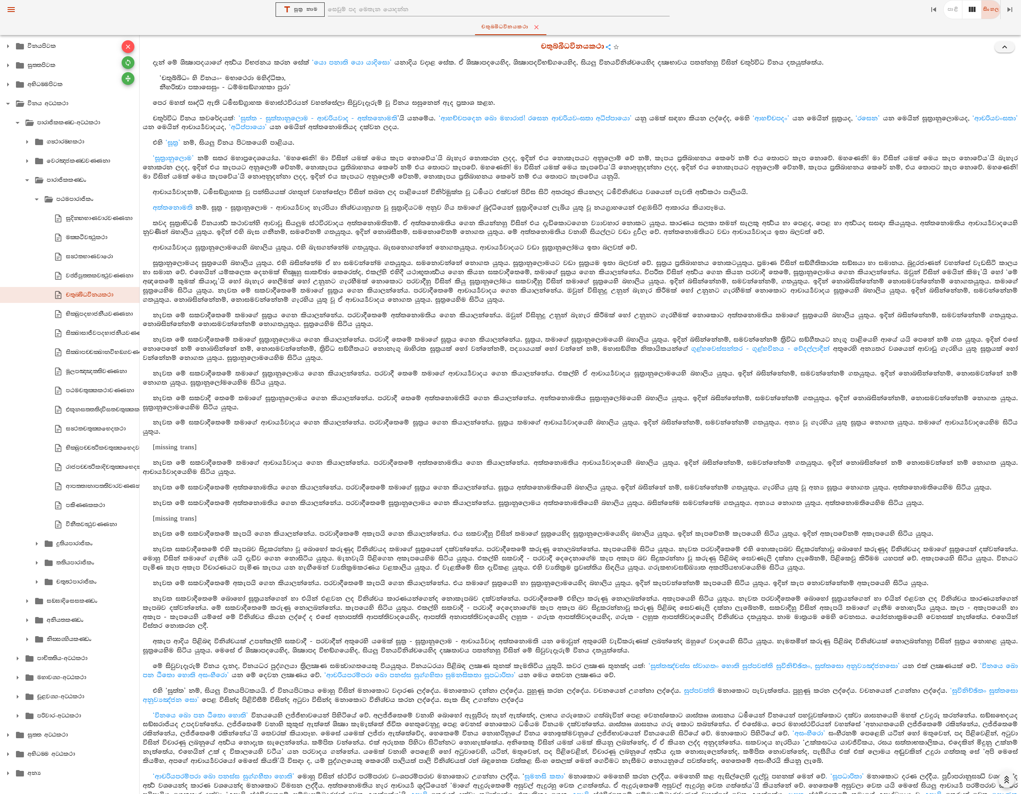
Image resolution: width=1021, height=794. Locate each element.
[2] (972, 9)
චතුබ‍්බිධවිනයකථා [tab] (505, 27)
